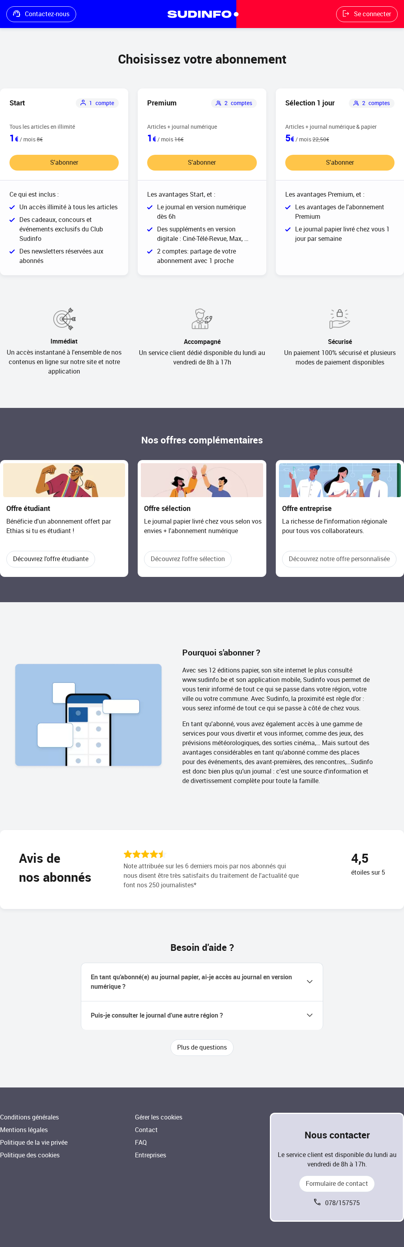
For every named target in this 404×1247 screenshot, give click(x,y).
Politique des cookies (30, 1155)
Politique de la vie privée (33, 1142)
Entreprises (150, 1155)
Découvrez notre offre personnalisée (339, 559)
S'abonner (64, 162)
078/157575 (342, 1203)
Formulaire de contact (337, 1183)
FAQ (141, 1142)
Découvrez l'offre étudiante (50, 559)
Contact (146, 1130)
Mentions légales (24, 1130)
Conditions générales (29, 1117)
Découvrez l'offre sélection (188, 559)
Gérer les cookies (158, 1117)
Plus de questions (202, 1047)
